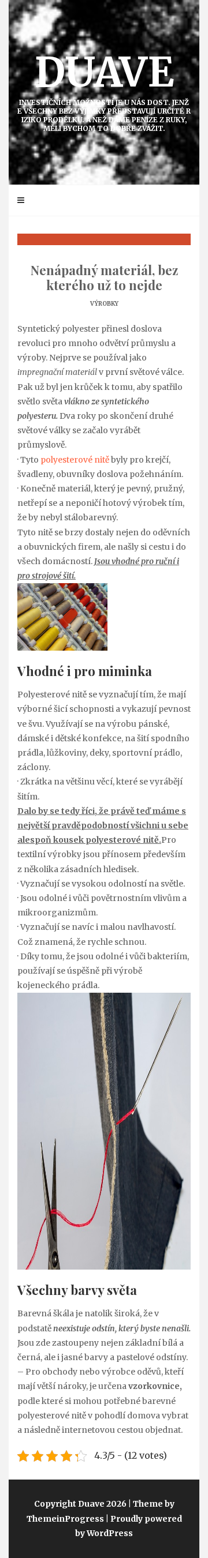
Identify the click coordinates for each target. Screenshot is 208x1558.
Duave (104, 90)
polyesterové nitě (74, 460)
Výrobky (104, 303)
